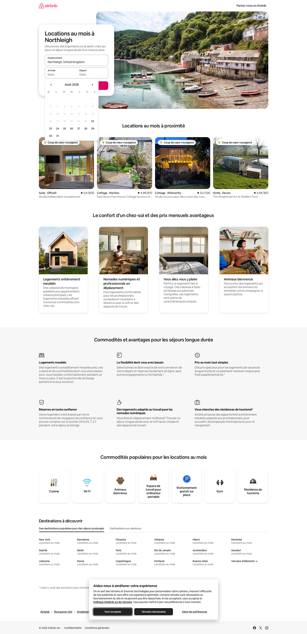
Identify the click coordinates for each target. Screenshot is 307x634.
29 (92, 128)
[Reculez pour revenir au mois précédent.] (51, 85)
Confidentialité (72, 628)
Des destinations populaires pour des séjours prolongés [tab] (71, 528)
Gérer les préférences (194, 611)
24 (57, 128)
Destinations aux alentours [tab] (125, 528)
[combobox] (76, 62)
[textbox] (61, 74)
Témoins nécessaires (153, 611)
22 (92, 121)
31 (57, 135)
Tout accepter (112, 611)
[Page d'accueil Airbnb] (48, 5)
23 (50, 128)
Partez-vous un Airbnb (251, 6)
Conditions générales (97, 628)
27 (78, 128)
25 (64, 128)
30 (50, 135)
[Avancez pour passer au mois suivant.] (92, 85)
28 (85, 128)
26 (71, 128)
